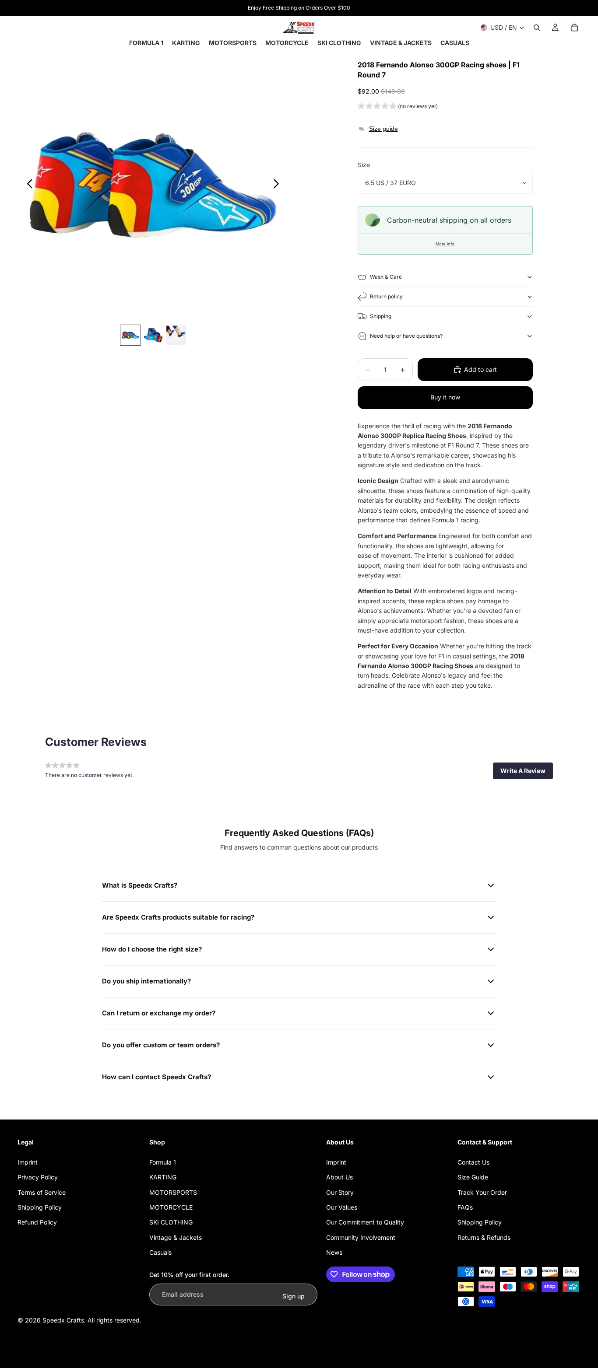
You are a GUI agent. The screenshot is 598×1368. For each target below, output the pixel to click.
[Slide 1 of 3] (130, 335)
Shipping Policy (40, 1207)
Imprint (28, 1162)
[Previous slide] (27, 185)
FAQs (465, 1207)
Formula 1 (162, 1162)
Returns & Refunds (483, 1237)
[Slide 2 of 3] (153, 335)
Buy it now (445, 397)
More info (445, 243)
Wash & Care (386, 276)
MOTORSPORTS (173, 1192)
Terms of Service (42, 1192)
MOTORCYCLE (171, 1207)
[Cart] (574, 27)
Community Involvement (360, 1237)
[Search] (536, 27)
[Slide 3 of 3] (176, 335)
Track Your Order (482, 1192)
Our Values (341, 1207)
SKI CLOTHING (171, 1222)
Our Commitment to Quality (365, 1222)
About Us (339, 1177)
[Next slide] (278, 185)
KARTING (162, 1177)
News (334, 1252)
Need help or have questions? (406, 335)
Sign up (293, 1296)
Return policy (386, 296)
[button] (398, 107)
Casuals (160, 1252)
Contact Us (473, 1162)
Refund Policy (37, 1222)
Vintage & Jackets (175, 1237)
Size (364, 164)
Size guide (383, 128)
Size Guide (472, 1177)
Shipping (380, 316)
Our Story (340, 1192)
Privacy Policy (38, 1177)
